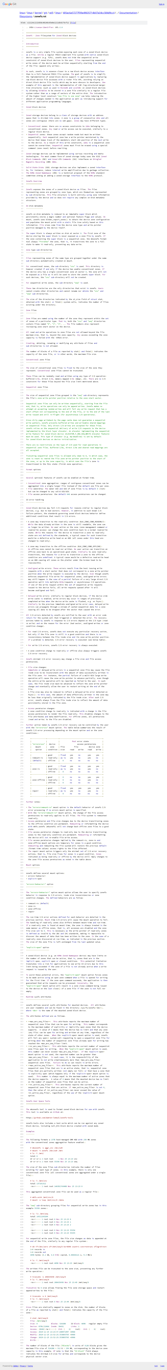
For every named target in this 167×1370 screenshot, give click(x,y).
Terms (30, 1366)
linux (22, 12)
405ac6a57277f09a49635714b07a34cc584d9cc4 (88, 12)
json (162, 1366)
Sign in (161, 4)
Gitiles (15, 1366)
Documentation (128, 12)
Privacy (23, 1366)
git (45, 12)
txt (156, 1366)
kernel (38, 12)
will (51, 12)
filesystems (26, 16)
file (73, 23)
